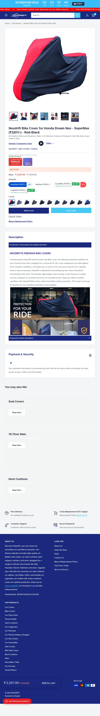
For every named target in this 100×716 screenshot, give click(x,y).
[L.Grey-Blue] (27, 202)
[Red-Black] (12, 202)
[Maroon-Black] (49, 202)
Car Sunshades (11, 643)
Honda (34, 149)
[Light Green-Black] (80, 202)
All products (16, 23)
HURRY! (79, 4)
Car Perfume (10, 631)
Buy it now (71, 211)
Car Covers (9, 607)
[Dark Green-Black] (72, 202)
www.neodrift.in (12, 586)
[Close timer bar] (98, 4)
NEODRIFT (13, 149)
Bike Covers (24, 149)
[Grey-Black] (42, 202)
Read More (81, 515)
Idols (7, 658)
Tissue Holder (11, 619)
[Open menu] (6, 15)
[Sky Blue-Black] (57, 202)
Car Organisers (11, 627)
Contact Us (59, 558)
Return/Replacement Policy (20, 221)
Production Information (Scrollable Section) (28, 245)
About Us (58, 546)
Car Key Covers (11, 639)
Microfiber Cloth (12, 662)
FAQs (56, 554)
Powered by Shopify (12, 696)
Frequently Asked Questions (21, 338)
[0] (93, 15)
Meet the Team (60, 550)
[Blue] (87, 202)
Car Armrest (10, 666)
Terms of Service (61, 570)
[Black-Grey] (34, 202)
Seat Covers (10, 647)
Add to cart (29, 211)
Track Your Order (61, 566)
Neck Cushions (11, 623)
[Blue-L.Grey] (19, 202)
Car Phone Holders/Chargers (17, 635)
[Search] (77, 15)
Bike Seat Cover (11, 650)
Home (7, 23)
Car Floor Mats (11, 615)
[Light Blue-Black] (65, 202)
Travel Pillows (11, 670)
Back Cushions (11, 654)
